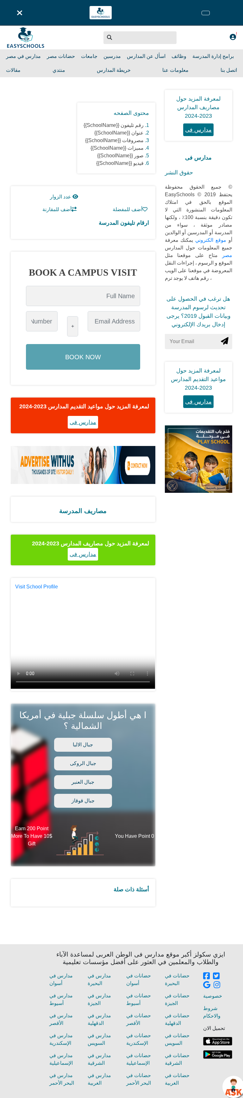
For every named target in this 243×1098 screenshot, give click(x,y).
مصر (225, 255)
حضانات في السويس (177, 1039)
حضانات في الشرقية (177, 1059)
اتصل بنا (229, 70)
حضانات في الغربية (177, 1079)
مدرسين (112, 56)
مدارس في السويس (99, 1039)
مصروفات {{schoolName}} (114, 140)
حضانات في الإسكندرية (138, 1039)
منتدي (59, 70)
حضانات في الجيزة (177, 999)
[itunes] (217, 1041)
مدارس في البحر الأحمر (61, 1079)
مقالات (13, 70)
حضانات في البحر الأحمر (138, 1079)
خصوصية (212, 996)
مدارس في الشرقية (99, 1059)
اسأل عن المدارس (146, 56)
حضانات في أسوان (138, 979)
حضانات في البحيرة (177, 979)
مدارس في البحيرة (99, 979)
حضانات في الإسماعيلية (138, 1059)
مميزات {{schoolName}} (117, 148)
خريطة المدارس (114, 70)
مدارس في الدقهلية (99, 1019)
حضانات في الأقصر (138, 1019)
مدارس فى (83, 422)
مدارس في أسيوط (61, 999)
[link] (206, 976)
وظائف (178, 56)
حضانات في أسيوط (138, 999)
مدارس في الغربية (99, 1079)
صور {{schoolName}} (120, 155)
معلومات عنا (175, 70)
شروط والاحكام (212, 1012)
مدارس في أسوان (61, 979)
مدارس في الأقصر (61, 1019)
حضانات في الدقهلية (177, 1019)
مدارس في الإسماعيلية (61, 1059)
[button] (109, 37)
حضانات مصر (61, 56)
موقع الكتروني (209, 240)
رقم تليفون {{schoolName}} (114, 125)
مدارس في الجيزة (99, 999)
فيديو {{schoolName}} (120, 163)
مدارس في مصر (23, 56)
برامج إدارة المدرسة (213, 56)
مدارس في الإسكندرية (61, 1039)
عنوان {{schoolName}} (119, 132)
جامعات (89, 56)
